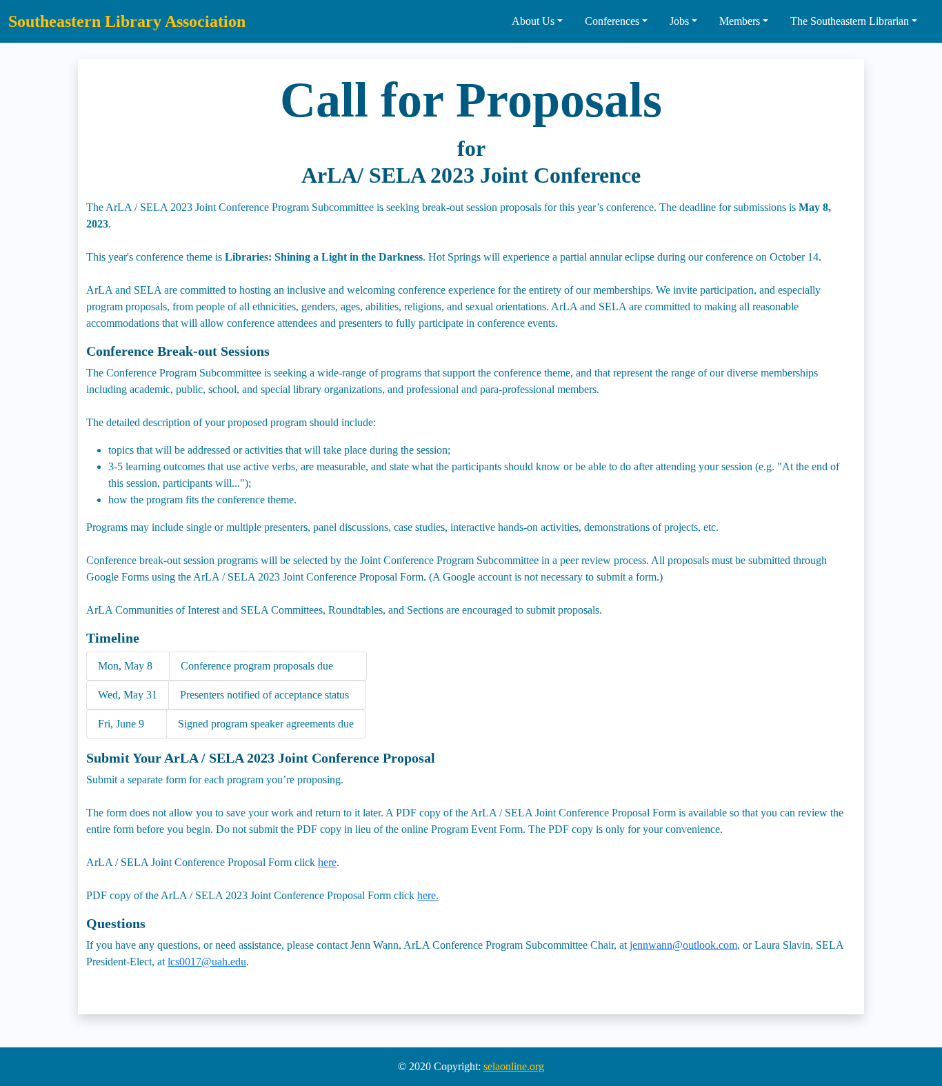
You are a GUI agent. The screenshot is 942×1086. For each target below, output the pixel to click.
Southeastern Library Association (126, 21)
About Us (533, 21)
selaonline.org (513, 1066)
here (327, 862)
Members (739, 21)
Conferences (612, 21)
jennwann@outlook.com (683, 945)
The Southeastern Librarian (849, 21)
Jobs (679, 21)
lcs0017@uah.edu (207, 961)
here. (428, 895)
